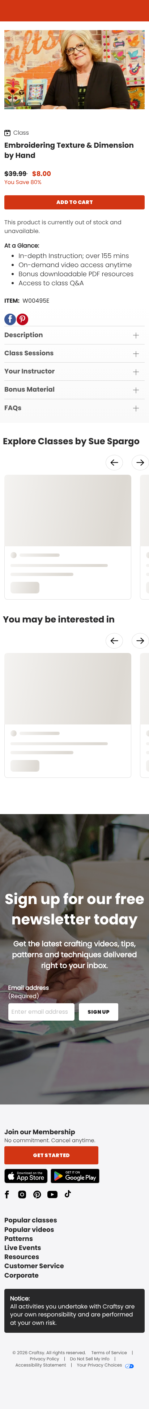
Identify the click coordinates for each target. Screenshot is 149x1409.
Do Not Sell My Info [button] (90, 1359)
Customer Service (34, 1266)
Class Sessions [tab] (29, 353)
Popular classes (30, 1220)
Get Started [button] (51, 1155)
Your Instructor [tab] (29, 371)
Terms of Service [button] (109, 1353)
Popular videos (29, 1229)
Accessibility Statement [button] (40, 1365)
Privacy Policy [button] (44, 1359)
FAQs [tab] (12, 408)
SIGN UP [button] (99, 1012)
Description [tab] (23, 335)
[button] (10, 319)
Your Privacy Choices (99, 1365)
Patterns (18, 1238)
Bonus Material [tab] (29, 389)
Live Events (22, 1248)
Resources (21, 1257)
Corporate (21, 1275)
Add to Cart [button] (74, 202)
